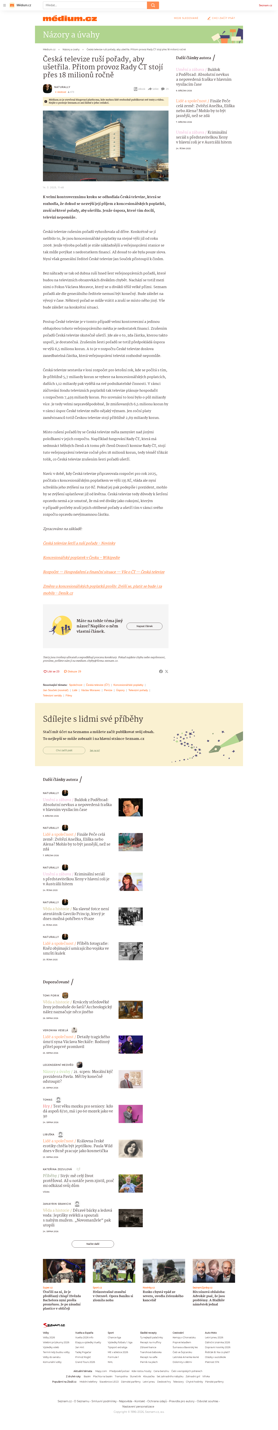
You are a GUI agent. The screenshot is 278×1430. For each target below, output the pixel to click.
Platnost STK (212, 1362)
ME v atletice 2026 (118, 1352)
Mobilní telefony (88, 1381)
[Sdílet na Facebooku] (161, 671)
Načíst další (92, 1243)
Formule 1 (113, 1357)
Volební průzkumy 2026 (56, 1342)
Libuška (48, 1134)
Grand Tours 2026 (85, 1362)
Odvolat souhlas (207, 1401)
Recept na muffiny (150, 1342)
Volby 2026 (49, 1337)
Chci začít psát (223, 18)
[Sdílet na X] (167, 671)
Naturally (62, 87)
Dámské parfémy (131, 1381)
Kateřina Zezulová (57, 1169)
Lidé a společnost (191, 101)
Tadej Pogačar (83, 1352)
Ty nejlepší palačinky (151, 1337)
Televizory (178, 1381)
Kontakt (139, 1401)
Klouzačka (149, 1376)
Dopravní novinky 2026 (217, 1347)
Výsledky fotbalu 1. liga (120, 1342)
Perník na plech (149, 1362)
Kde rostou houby (141, 1371)
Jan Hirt (79, 1347)
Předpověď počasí (119, 1371)
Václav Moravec (90, 690)
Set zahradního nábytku (170, 1376)
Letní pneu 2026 (214, 1337)
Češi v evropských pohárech (186, 1371)
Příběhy (50, 1176)
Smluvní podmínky (104, 1401)
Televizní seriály (52, 695)
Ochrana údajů (157, 1401)
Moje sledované (186, 18)
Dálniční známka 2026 (217, 1342)
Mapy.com (101, 1371)
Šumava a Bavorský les (185, 1347)
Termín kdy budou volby (56, 1352)
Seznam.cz (265, 5)
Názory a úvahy (56, 1072)
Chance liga (114, 1337)
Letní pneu (149, 1381)
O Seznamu (81, 1401)
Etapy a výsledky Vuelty (88, 1342)
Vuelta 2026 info (84, 1337)
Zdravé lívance (148, 1347)
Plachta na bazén (103, 1376)
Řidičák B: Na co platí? (217, 1352)
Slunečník (135, 1376)
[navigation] (5, 5)
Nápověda (125, 1401)
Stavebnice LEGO (109, 1381)
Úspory (120, 690)
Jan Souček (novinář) (55, 690)
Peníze (108, 690)
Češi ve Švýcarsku (182, 1352)
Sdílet (155, 89)
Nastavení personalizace (138, 1406)
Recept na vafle (148, 1357)
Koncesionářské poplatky (128, 684)
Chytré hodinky (194, 1381)
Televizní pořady (138, 690)
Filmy (69, 695)
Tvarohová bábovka (151, 1352)
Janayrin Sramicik (57, 1203)
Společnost (75, 684)
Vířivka (206, 1376)
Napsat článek (145, 626)
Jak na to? (95, 750)
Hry (46, 1107)
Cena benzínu (161, 1371)
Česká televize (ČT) (98, 684)
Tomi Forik (51, 995)
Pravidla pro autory (182, 1401)
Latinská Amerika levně (186, 1357)
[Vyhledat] (153, 5)
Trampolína (121, 1376)
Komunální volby (52, 1362)
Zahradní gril (193, 1376)
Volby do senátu (52, 1357)
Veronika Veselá (55, 1030)
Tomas (47, 1099)
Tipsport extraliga (117, 1347)
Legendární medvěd (58, 1064)
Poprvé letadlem (182, 1342)
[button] (106, 146)
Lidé (74, 690)
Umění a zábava (190, 70)
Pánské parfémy (214, 1381)
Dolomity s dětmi (182, 1362)
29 (167, 89)
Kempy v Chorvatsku (184, 1337)
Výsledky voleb (51, 1347)
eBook (141, 89)
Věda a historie (56, 909)
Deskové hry (164, 1381)
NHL (110, 1362)
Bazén (87, 1376)
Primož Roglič (83, 1357)
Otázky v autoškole (215, 1357)
